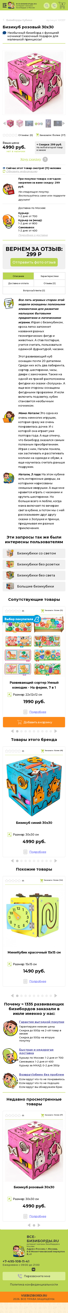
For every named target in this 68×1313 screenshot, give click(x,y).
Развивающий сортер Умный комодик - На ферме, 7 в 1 (34, 685)
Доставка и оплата (18, 283)
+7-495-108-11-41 (16, 1261)
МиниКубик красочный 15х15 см (34, 952)
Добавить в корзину (38, 722)
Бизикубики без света (36, 575)
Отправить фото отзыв (34, 262)
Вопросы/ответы (34, 290)
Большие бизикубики (35, 586)
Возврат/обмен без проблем (41, 1074)
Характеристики (50, 276)
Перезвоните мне (37, 1276)
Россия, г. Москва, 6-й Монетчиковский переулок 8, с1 (46, 1251)
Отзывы (50, 283)
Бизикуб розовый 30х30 (34, 1187)
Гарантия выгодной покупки (41, 1022)
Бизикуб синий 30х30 (34, 823)
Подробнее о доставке (33, 235)
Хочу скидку (30, 159)
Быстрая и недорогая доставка (36, 1051)
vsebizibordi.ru (34, 1295)
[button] (63, 123)
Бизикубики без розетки (38, 564)
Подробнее (37, 712)
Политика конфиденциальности (34, 1284)
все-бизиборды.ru (26, 6)
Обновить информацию (21, 171)
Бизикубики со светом (36, 553)
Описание (18, 276)
